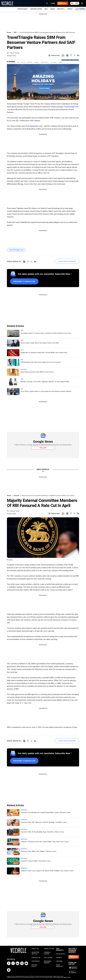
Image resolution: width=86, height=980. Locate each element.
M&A (46, 9)
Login (53, 3)
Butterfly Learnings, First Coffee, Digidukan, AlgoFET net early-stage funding (45, 381)
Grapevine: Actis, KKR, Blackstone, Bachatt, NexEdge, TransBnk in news (44, 822)
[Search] (46, 3)
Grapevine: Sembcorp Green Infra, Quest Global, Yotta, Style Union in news (45, 841)
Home (9, 32)
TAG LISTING (48, 957)
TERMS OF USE (49, 948)
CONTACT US (36, 957)
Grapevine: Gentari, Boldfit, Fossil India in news (36, 861)
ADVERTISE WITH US (35, 953)
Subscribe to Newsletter (24, 281)
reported (32, 126)
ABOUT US (35, 948)
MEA (76, 3)
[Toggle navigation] (81, 3)
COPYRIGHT (36, 961)
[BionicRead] (63, 55)
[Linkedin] (78, 55)
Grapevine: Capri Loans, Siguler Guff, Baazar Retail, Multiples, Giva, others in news (47, 870)
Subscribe (63, 3)
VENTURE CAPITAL (36, 9)
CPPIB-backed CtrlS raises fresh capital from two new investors (41, 362)
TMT (15, 32)
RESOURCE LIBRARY (47, 962)
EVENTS (59, 957)
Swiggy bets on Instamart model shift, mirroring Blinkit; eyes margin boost (44, 352)
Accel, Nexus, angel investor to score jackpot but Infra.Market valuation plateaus (46, 391)
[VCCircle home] (7, 3)
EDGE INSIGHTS (59, 965)
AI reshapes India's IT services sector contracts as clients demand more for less (46, 333)
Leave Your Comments (66, 261)
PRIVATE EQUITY (23, 9)
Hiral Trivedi (14, 53)
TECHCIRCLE (60, 954)
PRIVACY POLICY (35, 965)
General (16, 495)
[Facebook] (71, 55)
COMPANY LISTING (47, 953)
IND (72, 3)
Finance (24, 369)
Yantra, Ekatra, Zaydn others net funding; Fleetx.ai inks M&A (40, 343)
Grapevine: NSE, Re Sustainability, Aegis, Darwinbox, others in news (42, 832)
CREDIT (52, 9)
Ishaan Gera (15, 511)
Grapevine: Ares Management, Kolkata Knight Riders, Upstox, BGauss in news (45, 812)
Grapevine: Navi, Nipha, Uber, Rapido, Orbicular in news (38, 851)
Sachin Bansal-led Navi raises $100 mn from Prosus (37, 372)
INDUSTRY (60, 9)
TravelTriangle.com (71, 107)
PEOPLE (69, 9)
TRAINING (59, 961)
